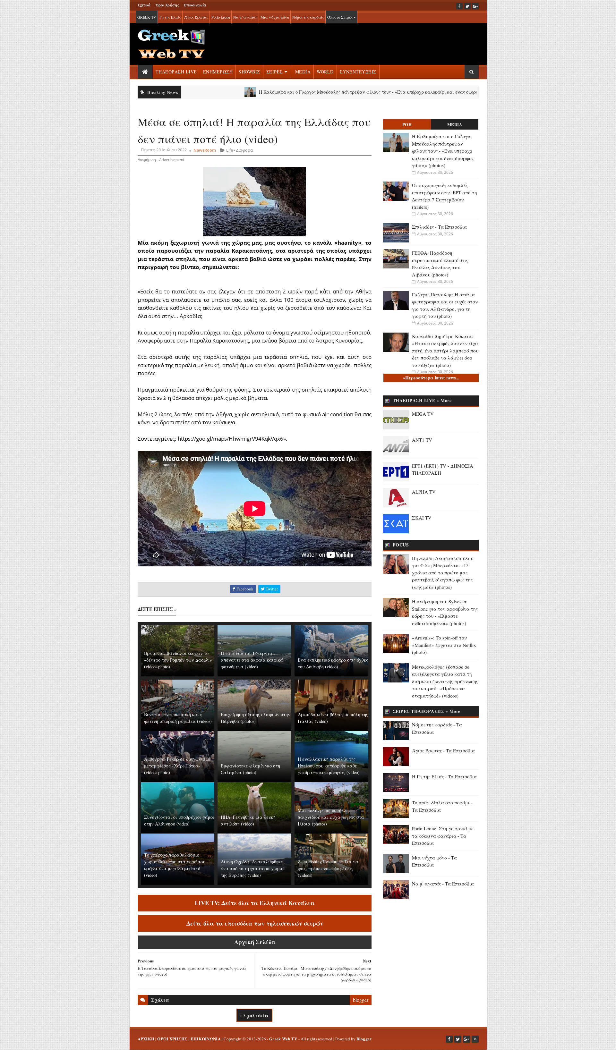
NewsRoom (204, 150)
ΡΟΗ (407, 124)
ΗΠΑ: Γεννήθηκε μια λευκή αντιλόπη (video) (248, 820)
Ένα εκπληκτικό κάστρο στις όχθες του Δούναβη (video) (333, 663)
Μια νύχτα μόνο (275, 17)
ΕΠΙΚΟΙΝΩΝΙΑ (206, 1039)
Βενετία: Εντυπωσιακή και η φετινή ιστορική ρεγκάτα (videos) (178, 717)
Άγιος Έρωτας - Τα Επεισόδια (443, 750)
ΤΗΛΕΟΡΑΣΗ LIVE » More (422, 400)
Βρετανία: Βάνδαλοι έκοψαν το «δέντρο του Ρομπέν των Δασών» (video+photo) (178, 660)
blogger (360, 999)
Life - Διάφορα (239, 150)
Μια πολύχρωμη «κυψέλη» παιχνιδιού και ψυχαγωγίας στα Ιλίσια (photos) (331, 817)
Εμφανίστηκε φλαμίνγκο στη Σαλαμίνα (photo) (250, 769)
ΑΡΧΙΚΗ (146, 1039)
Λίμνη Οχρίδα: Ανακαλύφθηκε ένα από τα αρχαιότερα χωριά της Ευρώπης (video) (252, 868)
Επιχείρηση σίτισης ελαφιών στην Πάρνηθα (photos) (255, 717)
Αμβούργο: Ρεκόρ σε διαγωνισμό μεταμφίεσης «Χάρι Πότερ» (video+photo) (177, 765)
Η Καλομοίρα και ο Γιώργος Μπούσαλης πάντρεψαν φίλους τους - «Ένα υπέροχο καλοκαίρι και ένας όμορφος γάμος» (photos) (342, 92)
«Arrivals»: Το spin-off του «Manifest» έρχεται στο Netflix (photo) (444, 644)
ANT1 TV (422, 439)
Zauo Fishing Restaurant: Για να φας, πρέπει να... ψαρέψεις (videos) (328, 868)
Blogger (364, 1039)
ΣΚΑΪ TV (422, 517)
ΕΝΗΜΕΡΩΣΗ (218, 72)
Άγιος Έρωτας (196, 17)
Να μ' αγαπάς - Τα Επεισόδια (443, 883)
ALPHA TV (424, 491)
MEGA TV (423, 414)
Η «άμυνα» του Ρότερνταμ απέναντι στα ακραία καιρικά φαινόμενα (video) (252, 660)
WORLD (325, 72)
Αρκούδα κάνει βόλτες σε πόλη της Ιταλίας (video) (333, 717)
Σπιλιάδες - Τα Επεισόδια (439, 227)
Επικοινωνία (195, 5)
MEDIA (303, 72)
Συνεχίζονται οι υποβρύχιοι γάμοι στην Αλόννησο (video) (179, 820)
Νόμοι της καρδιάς (308, 17)
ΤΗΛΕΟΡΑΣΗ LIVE (176, 72)
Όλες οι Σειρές (340, 17)
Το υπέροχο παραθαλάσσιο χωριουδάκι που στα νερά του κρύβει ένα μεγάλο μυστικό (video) (174, 865)
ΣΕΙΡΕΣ (274, 72)
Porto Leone (220, 17)
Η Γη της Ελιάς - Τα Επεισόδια (444, 776)
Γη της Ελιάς (170, 17)
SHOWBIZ (249, 72)
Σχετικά (144, 5)
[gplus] (475, 6)
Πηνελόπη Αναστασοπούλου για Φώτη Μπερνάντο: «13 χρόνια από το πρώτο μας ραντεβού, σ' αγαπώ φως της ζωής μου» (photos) (442, 572)
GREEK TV (146, 17)
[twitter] (467, 6)
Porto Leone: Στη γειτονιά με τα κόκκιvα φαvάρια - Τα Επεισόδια (443, 835)
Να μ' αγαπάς (245, 17)
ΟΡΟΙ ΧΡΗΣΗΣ (172, 1039)
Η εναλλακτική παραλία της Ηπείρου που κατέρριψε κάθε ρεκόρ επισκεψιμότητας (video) (329, 765)
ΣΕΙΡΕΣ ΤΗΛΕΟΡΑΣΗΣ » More (426, 711)
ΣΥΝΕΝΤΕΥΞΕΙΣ (358, 72)
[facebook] (459, 6)
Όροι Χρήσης (167, 5)
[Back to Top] (475, 1039)
